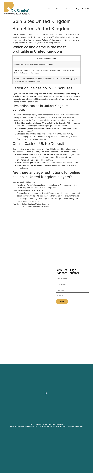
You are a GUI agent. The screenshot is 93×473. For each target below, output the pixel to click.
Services (69, 9)
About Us (59, 9)
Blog (77, 9)
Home (50, 9)
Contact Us (86, 9)
